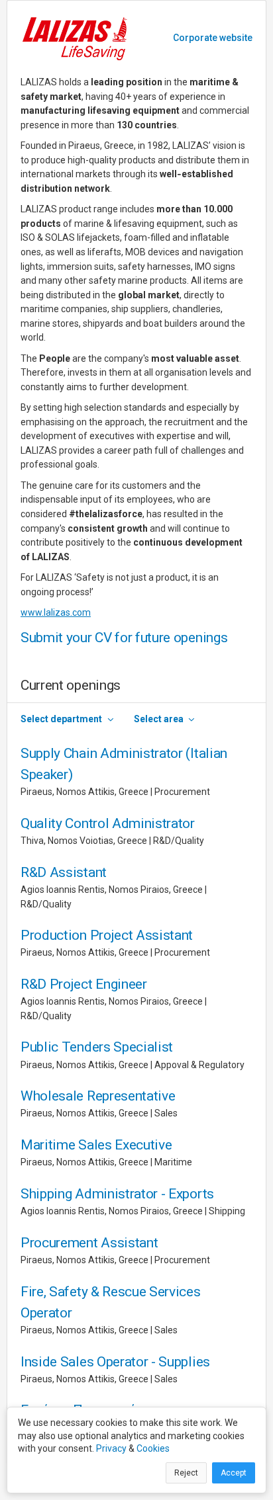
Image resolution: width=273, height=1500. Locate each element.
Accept (233, 1473)
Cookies (153, 1448)
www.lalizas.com (56, 612)
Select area (159, 719)
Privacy (111, 1448)
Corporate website (212, 37)
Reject (186, 1473)
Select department (61, 719)
